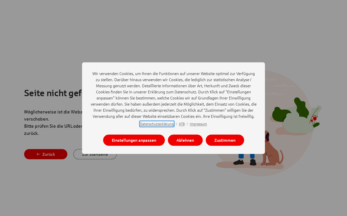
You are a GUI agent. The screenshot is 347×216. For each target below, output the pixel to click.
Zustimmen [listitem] (224, 140)
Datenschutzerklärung (157, 124)
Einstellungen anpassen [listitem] (134, 140)
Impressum (198, 124)
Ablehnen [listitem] (185, 140)
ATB (182, 124)
